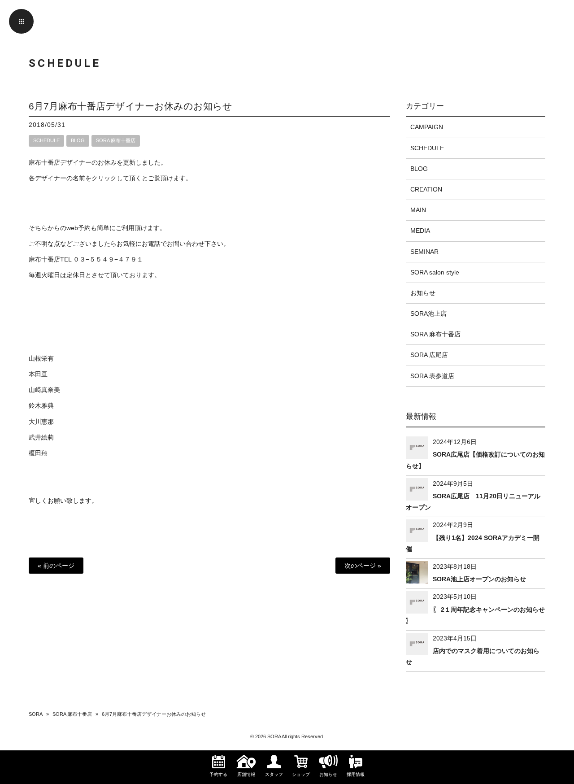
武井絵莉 (41, 437)
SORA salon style (434, 272)
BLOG (78, 140)
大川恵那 (41, 421)
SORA (36, 714)
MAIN (418, 209)
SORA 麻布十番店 (115, 140)
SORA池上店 (428, 313)
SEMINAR (424, 251)
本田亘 (38, 374)
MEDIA (420, 230)
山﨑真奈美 (44, 389)
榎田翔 (38, 453)
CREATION (426, 189)
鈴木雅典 (41, 405)
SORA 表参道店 (432, 375)
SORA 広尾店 (429, 354)
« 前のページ (56, 565)
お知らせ (422, 292)
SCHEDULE (46, 140)
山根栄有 (41, 358)
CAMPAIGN (426, 127)
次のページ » (362, 565)
